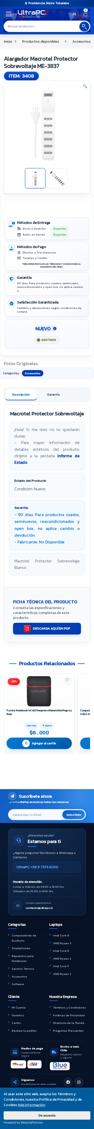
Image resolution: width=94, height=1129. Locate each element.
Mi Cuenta (19, 1007)
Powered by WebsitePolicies (23, 1122)
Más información (31, 1105)
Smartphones (21, 948)
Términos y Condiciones (69, 1007)
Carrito (16, 1023)
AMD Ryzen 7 (62, 974)
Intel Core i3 (61, 935)
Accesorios (81, 41)
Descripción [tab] (21, 394)
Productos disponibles (40, 41)
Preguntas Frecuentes (68, 1031)
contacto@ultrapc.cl (39, 908)
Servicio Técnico (23, 969)
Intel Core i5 (61, 951)
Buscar (84, 26)
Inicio (8, 41)
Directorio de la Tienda (68, 1023)
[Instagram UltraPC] (78, 1082)
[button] (85, 86)
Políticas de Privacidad (69, 1015)
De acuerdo (47, 1115)
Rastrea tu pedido (24, 1031)
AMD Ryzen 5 (62, 958)
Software (18, 984)
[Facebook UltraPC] (68, 1082)
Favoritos (18, 1015)
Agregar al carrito (44, 743)
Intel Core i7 (61, 966)
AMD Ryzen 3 (62, 943)
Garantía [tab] (53, 394)
